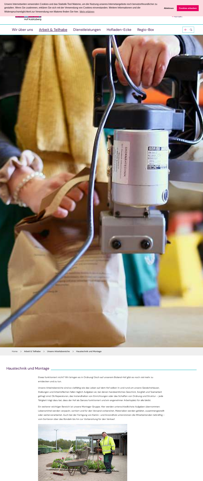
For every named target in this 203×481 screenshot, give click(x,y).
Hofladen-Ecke (119, 29)
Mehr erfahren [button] (87, 11)
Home (15, 351)
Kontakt (178, 16)
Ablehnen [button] (169, 8)
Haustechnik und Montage (89, 351)
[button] (188, 30)
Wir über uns (22, 29)
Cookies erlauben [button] (188, 8)
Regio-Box (145, 29)
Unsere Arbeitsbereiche (58, 351)
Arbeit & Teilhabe (53, 29)
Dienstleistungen (87, 29)
